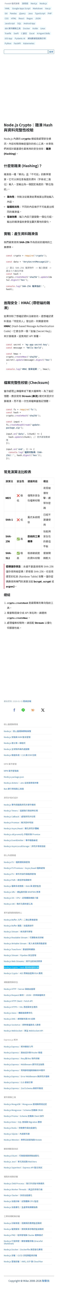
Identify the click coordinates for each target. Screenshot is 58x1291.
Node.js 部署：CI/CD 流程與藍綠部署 (20, 1255)
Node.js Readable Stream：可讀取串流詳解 (24, 937)
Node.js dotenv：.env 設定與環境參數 (21, 782)
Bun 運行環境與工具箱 (14, 788)
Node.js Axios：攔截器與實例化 (18, 1012)
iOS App (8, 38)
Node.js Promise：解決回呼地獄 (18, 822)
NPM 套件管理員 (11, 770)
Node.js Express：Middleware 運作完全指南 (24, 1064)
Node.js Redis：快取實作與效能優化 (20, 1127)
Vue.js (48, 8)
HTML (13, 18)
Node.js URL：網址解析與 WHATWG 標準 (22, 891)
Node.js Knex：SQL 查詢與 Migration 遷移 (23, 1121)
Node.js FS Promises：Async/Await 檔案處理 (24, 867)
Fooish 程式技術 (12, 3)
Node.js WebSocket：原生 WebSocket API (23, 1030)
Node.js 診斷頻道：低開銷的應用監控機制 (23, 1223)
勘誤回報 (27, 701)
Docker (26, 28)
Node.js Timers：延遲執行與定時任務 (21, 810)
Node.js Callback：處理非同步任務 (19, 816)
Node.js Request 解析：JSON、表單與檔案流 (24, 995)
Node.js (43, 3)
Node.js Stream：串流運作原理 (18, 931)
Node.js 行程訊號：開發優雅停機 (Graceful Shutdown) (23, 1242)
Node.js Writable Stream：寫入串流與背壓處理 (25, 943)
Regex (30, 18)
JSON (38, 18)
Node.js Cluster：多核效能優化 (18, 1195)
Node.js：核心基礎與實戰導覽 (17, 731)
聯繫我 (45, 1281)
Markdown (38, 8)
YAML (7, 8)
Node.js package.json (14, 776)
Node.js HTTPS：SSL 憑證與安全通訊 (20, 1006)
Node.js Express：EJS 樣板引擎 (18, 1082)
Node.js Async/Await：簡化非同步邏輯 (21, 828)
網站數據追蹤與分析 (37, 38)
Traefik (8, 33)
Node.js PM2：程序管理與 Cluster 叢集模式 (23, 1235)
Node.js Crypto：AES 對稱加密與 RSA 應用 (23, 973)
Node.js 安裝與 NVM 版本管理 (17, 737)
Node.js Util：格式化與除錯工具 (18, 903)
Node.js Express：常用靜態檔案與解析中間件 (24, 1070)
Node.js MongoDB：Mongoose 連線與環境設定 (25, 1104)
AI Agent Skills (43, 33)
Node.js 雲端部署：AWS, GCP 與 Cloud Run (23, 1261)
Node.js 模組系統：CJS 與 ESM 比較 (20, 754)
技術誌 (25, 3)
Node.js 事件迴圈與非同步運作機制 (20, 804)
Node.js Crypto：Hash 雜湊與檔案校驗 (21, 967)
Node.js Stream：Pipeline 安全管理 (20, 955)
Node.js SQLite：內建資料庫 (17, 1133)
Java (30, 13)
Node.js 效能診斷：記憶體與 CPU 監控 (21, 1201)
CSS (7, 18)
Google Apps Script (21, 8)
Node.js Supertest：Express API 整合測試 (23, 1167)
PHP (50, 13)
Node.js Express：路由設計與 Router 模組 (23, 1052)
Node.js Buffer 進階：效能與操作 (19, 925)
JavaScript (10, 23)
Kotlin (35, 28)
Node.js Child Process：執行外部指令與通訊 (24, 1183)
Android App (29, 23)
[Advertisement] (29, 88)
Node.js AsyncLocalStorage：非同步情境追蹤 (24, 846)
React (21, 18)
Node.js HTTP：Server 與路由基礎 (19, 988)
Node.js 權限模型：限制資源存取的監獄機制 (24, 1228)
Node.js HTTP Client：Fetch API (18, 1000)
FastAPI (17, 43)
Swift (16, 33)
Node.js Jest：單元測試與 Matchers (20, 1161)
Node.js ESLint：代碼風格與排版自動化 (21, 1155)
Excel (32, 33)
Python (8, 43)
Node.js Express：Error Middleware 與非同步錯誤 (26, 1076)
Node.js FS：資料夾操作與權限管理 (20, 873)
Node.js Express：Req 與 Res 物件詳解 (22, 1058)
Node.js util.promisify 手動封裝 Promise (22, 834)
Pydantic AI (20, 38)
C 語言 (24, 33)
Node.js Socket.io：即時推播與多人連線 (22, 1024)
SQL (19, 23)
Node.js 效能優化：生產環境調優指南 (21, 1207)
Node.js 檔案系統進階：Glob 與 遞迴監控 (22, 885)
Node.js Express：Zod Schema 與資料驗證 (23, 1088)
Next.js (34, 3)
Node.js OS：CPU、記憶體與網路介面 (21, 897)
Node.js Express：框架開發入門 (18, 1046)
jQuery (22, 13)
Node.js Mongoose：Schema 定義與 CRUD (23, 1110)
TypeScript (40, 13)
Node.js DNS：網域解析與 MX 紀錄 (19, 1018)
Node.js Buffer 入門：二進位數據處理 (21, 919)
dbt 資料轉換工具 (13, 28)
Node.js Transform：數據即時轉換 (19, 949)
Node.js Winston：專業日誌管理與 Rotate (23, 1139)
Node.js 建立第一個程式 (15, 742)
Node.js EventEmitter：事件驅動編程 (21, 840)
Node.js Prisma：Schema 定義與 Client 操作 (24, 1115)
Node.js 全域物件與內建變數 (17, 749)
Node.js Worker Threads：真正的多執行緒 (23, 1189)
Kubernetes (28, 43)
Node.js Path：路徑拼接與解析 (18, 879)
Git (6, 13)
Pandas (13, 13)
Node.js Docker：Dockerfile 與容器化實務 (23, 1249)
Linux (43, 28)
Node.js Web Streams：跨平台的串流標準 (23, 961)
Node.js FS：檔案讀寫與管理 (17, 862)
